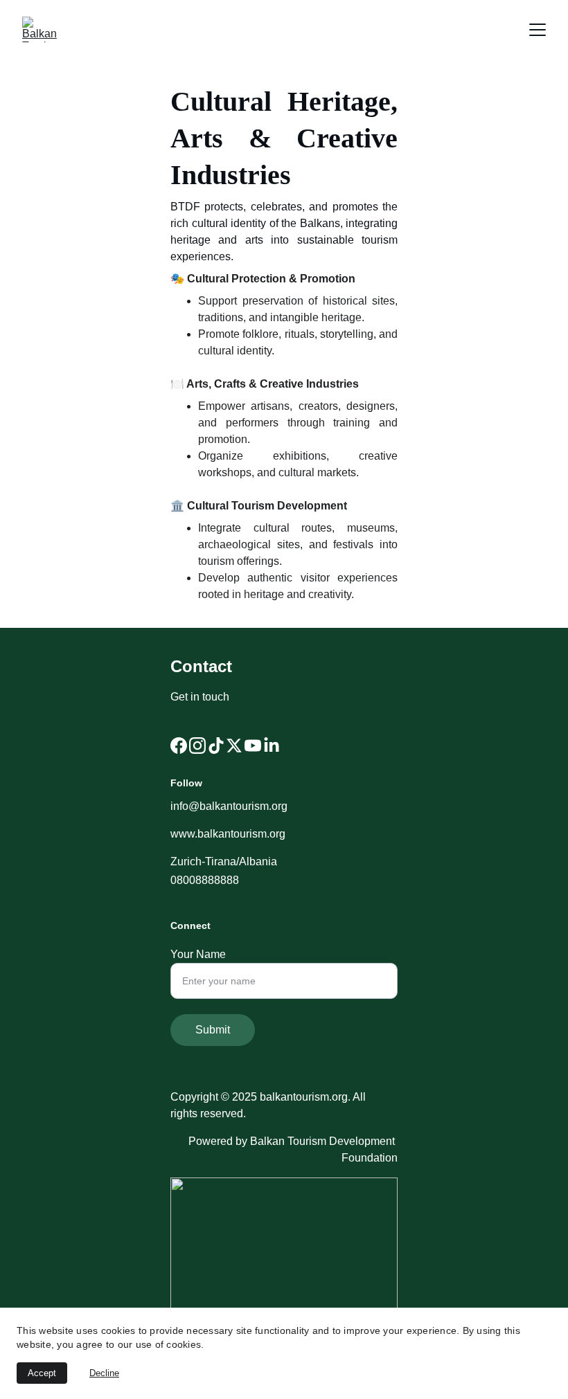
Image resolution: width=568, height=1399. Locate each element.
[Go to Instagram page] (197, 745)
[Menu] (537, 30)
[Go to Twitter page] (234, 745)
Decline (104, 1373)
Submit (212, 1030)
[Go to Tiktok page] (216, 745)
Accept (42, 1373)
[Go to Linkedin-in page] (271, 745)
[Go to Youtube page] (253, 745)
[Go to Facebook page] (178, 745)
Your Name (198, 954)
